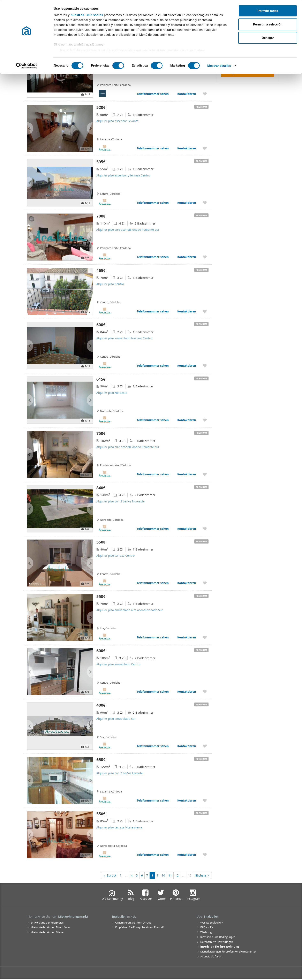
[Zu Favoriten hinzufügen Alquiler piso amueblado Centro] (205, 691)
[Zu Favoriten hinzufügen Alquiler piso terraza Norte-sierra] (205, 854)
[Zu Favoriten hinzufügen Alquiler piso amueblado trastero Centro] (205, 365)
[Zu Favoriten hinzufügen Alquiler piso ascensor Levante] (205, 148)
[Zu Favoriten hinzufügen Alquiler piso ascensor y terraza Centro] (205, 202)
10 (163, 875)
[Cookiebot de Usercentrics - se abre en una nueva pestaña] (27, 66)
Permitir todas (268, 11)
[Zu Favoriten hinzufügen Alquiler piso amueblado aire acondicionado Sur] (205, 637)
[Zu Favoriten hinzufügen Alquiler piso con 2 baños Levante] (205, 800)
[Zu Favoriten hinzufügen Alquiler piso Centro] (205, 311)
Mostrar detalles (219, 65)
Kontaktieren (186, 94)
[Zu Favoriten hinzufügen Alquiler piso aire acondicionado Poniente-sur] (205, 256)
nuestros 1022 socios (87, 15)
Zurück (111, 875)
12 (177, 875)
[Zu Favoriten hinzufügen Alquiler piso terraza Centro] (205, 582)
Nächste (200, 875)
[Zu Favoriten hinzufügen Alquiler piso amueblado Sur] (205, 746)
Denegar (268, 37)
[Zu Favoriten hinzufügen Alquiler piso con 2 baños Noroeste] (205, 528)
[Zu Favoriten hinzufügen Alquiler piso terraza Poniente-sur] (205, 93)
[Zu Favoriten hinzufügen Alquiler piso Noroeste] (205, 420)
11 (170, 875)
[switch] (118, 65)
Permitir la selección (267, 24)
